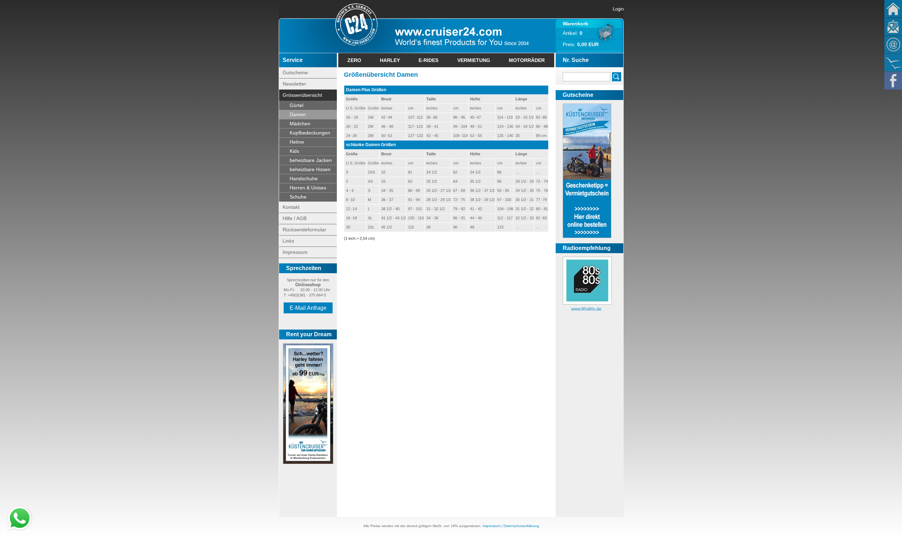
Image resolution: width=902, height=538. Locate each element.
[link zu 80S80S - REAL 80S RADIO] (587, 303)
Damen (298, 114)
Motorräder (527, 60)
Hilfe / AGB (295, 218)
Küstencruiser (893, 62)
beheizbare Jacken (311, 160)
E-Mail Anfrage (308, 308)
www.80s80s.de (586, 309)
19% (454, 526)
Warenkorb (575, 23)
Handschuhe (304, 178)
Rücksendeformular (304, 229)
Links (288, 241)
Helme (297, 142)
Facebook (893, 80)
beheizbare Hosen (310, 169)
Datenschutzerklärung (521, 526)
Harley (390, 60)
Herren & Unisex (308, 187)
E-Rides (428, 60)
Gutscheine (295, 72)
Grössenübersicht (302, 95)
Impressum (295, 252)
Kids (294, 151)
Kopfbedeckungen (310, 133)
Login (618, 9)
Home (893, 9)
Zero (354, 60)
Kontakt (893, 45)
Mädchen (300, 123)
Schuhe (298, 197)
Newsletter (893, 27)
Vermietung (473, 60)
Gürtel (296, 105)
